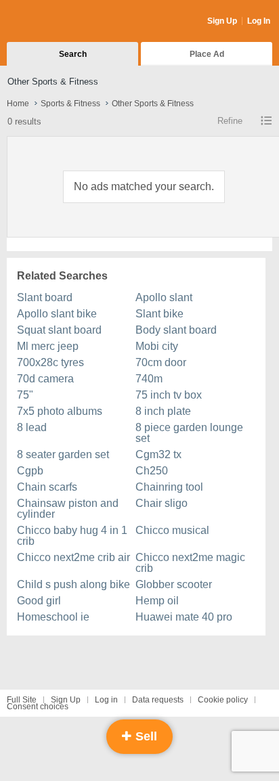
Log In (258, 21)
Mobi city (156, 346)
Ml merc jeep (48, 346)
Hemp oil (157, 600)
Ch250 (151, 470)
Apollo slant (163, 297)
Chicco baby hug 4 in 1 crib (72, 536)
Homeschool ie (53, 617)
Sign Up (222, 21)
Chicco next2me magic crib (190, 563)
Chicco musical (172, 530)
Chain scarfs (47, 487)
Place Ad (207, 54)
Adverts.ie (60, 21)
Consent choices (37, 706)
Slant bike (159, 313)
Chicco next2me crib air (73, 557)
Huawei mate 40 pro (183, 617)
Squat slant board (59, 330)
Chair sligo (161, 503)
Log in (106, 700)
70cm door (160, 362)
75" (25, 395)
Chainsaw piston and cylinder (68, 508)
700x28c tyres (50, 362)
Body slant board (176, 330)
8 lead (32, 427)
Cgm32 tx (158, 454)
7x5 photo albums (59, 411)
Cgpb (30, 470)
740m (149, 378)
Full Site (22, 700)
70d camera (45, 378)
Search (73, 54)
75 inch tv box (168, 395)
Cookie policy (223, 700)
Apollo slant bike (57, 313)
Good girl (39, 600)
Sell (144, 736)
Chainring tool (169, 487)
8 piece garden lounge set (189, 433)
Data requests (158, 700)
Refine (229, 121)
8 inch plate (163, 411)
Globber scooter (173, 584)
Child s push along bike (73, 584)
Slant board (44, 297)
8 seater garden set (63, 454)
